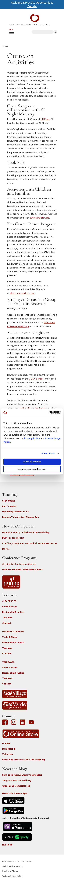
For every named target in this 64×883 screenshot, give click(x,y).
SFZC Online (8, 500)
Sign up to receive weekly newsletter (22, 774)
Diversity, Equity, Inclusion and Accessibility (25, 532)
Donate (32, 6)
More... (6, 548)
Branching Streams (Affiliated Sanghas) (23, 759)
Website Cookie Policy (12, 876)
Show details (48, 453)
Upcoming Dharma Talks (15, 511)
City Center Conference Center (19, 563)
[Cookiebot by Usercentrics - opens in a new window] (48, 413)
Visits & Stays (9, 606)
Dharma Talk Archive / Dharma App (20, 516)
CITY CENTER (9, 601)
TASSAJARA (8, 661)
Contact (6, 622)
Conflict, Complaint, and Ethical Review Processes (29, 543)
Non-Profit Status (10, 871)
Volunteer (7, 754)
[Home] (29, 19)
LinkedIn (22, 722)
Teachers (7, 617)
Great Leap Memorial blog (16, 785)
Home (5, 46)
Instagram (14, 722)
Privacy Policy (32, 438)
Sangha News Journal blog (16, 780)
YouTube (31, 722)
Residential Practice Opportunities (32, 2)
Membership (8, 748)
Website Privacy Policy (12, 866)
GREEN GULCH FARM (13, 631)
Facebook (5, 722)
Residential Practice (13, 612)
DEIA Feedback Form (13, 537)
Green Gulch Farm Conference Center (22, 569)
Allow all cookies (32, 461)
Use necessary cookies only (32, 469)
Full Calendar (9, 506)
